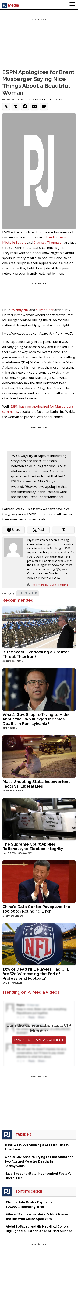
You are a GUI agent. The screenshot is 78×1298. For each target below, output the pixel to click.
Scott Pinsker (12, 983)
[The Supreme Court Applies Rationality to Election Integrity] (39, 818)
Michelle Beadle (14, 242)
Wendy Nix (20, 310)
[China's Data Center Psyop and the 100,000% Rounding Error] (39, 881)
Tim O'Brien (9, 728)
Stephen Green (12, 915)
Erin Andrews (56, 237)
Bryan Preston (12, 99)
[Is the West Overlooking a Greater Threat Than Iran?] (39, 626)
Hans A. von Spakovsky (17, 853)
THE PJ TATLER (27, 593)
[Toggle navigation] (72, 4)
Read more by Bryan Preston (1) (50, 584)
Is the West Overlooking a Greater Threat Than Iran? (35, 654)
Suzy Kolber (45, 310)
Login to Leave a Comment (39, 1040)
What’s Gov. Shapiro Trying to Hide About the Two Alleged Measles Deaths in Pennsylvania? (35, 719)
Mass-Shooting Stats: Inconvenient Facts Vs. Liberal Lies (36, 783)
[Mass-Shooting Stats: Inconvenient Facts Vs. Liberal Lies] (39, 756)
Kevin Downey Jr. (13, 790)
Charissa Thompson (48, 242)
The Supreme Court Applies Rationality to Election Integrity (32, 846)
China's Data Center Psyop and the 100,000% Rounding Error (36, 909)
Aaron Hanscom (13, 661)
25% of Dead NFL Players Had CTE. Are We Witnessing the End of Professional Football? (36, 974)
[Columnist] (15, 547)
